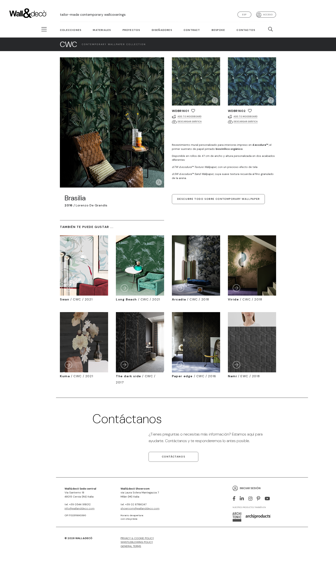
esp (244, 14)
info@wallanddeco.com (79, 508)
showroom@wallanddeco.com (140, 508)
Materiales (102, 30)
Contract (192, 30)
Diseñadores (162, 30)
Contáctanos (173, 456)
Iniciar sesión (250, 488)
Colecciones (70, 30)
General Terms (131, 546)
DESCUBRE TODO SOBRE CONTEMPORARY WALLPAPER (218, 199)
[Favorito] (193, 110)
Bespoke (218, 30)
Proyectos (131, 30)
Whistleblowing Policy (137, 542)
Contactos (245, 30)
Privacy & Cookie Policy (137, 538)
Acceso (268, 14)
